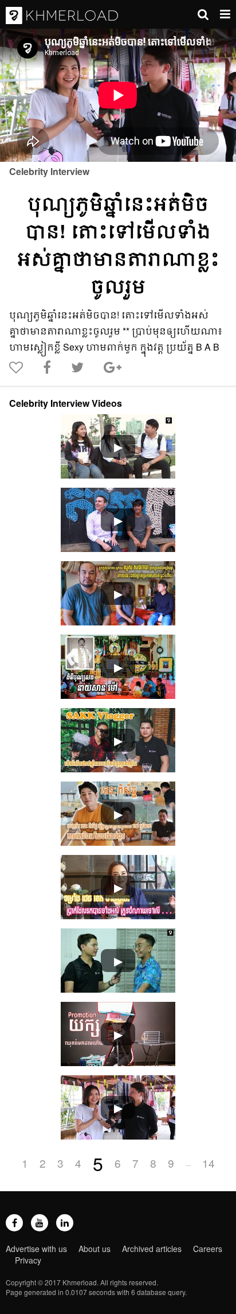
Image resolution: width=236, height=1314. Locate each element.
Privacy (28, 1260)
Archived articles (152, 1248)
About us (94, 1248)
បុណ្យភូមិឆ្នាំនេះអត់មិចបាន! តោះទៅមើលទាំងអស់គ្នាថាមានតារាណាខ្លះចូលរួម (118, 244)
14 (208, 1163)
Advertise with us (36, 1248)
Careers (207, 1248)
